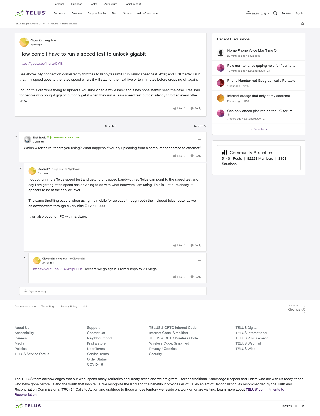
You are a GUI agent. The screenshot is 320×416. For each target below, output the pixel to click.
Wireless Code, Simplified (169, 343)
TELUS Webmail (248, 343)
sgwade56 (254, 55)
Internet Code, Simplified (168, 333)
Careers (21, 338)
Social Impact (133, 3)
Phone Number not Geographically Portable (261, 80)
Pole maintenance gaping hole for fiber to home (259, 65)
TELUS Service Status (32, 354)
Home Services (69, 23)
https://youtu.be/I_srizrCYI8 (41, 63)
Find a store (96, 343)
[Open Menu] (302, 23)
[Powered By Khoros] (296, 308)
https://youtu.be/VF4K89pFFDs (58, 269)
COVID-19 (95, 364)
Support (93, 328)
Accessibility (24, 333)
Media (19, 343)
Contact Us (96, 333)
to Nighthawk (72, 168)
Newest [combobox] (200, 126)
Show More (260, 129)
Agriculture (110, 3)
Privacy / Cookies (163, 349)
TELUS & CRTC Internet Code (172, 328)
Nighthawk (39, 137)
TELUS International (251, 333)
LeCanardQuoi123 (259, 70)
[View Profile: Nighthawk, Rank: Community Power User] (27, 139)
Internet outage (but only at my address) (258, 96)
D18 (246, 101)
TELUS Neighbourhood (26, 23)
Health (93, 3)
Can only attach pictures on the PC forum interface (259, 111)
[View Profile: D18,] (220, 98)
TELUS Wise (245, 349)
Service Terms (98, 354)
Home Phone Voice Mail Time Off (253, 50)
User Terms (96, 349)
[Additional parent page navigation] (44, 23)
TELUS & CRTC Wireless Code (173, 338)
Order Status (97, 359)
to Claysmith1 (77, 258)
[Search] (275, 13)
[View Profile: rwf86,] (220, 83)
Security (155, 354)
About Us (22, 328)
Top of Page (48, 306)
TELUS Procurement (252, 338)
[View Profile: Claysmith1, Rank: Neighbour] (24, 42)
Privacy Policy (69, 306)
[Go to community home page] (30, 13)
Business (76, 3)
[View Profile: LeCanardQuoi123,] (220, 68)
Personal (59, 3)
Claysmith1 (37, 40)
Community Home (25, 306)
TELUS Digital (246, 328)
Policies (21, 349)
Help (85, 306)
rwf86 (246, 85)
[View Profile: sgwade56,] (220, 52)
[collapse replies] (16, 137)
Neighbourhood (99, 338)
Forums (54, 23)
